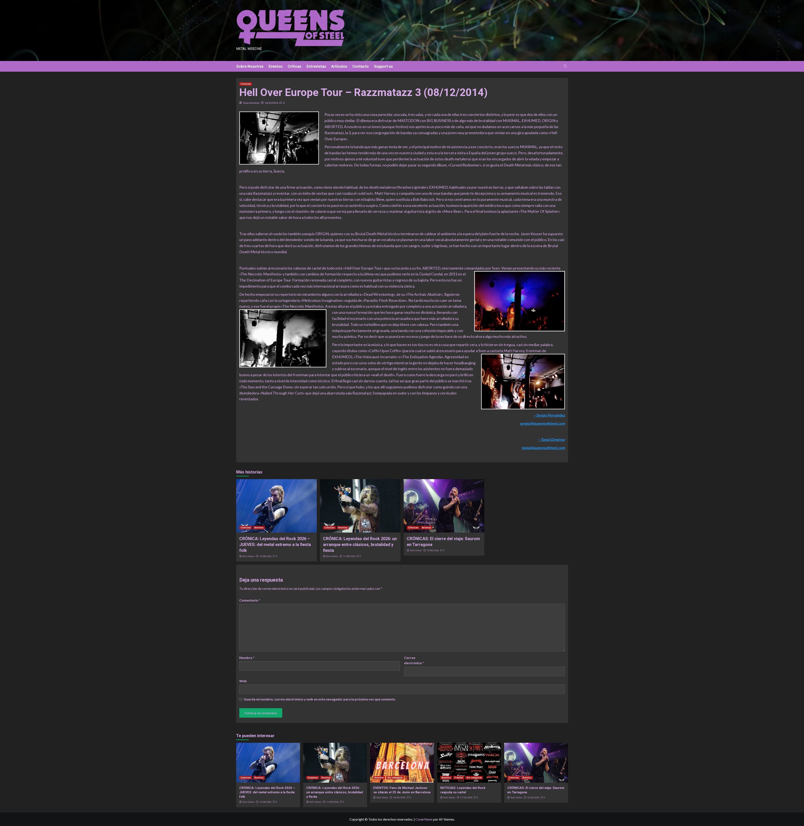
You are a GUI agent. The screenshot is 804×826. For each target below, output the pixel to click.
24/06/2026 (399, 797)
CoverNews (424, 819)
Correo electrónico (414, 660)
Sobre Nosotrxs (249, 66)
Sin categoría (394, 777)
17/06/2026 (466, 797)
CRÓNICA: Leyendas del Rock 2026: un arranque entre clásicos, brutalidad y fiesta (360, 544)
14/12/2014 (271, 102)
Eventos (275, 66)
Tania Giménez (251, 102)
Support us (383, 66)
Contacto (360, 66)
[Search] (565, 66)
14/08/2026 (265, 556)
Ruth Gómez (248, 556)
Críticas (294, 66)
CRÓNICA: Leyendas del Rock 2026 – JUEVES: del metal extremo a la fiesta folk (275, 544)
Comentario (249, 600)
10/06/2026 (433, 550)
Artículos (339, 66)
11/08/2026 (349, 556)
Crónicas (246, 84)
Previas (458, 777)
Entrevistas (316, 66)
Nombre (246, 658)
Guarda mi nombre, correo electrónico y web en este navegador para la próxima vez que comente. (320, 699)
